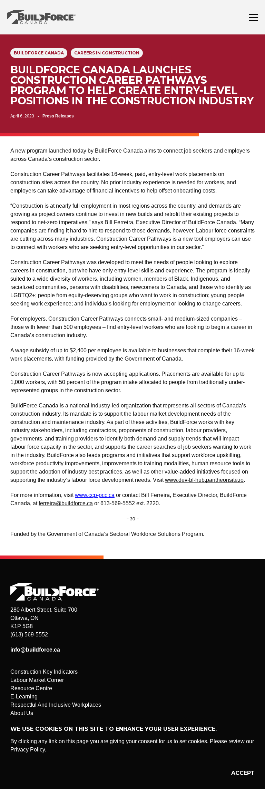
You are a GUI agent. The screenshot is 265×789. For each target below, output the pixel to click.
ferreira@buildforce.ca (66, 503)
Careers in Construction (106, 52)
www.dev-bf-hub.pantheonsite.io (204, 480)
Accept (243, 773)
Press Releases (58, 116)
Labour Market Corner (37, 680)
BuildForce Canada (47, 17)
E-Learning (24, 696)
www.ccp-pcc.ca (95, 495)
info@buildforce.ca (35, 650)
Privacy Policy (27, 749)
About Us (21, 713)
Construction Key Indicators (44, 672)
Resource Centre (31, 688)
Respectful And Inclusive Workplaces (55, 705)
